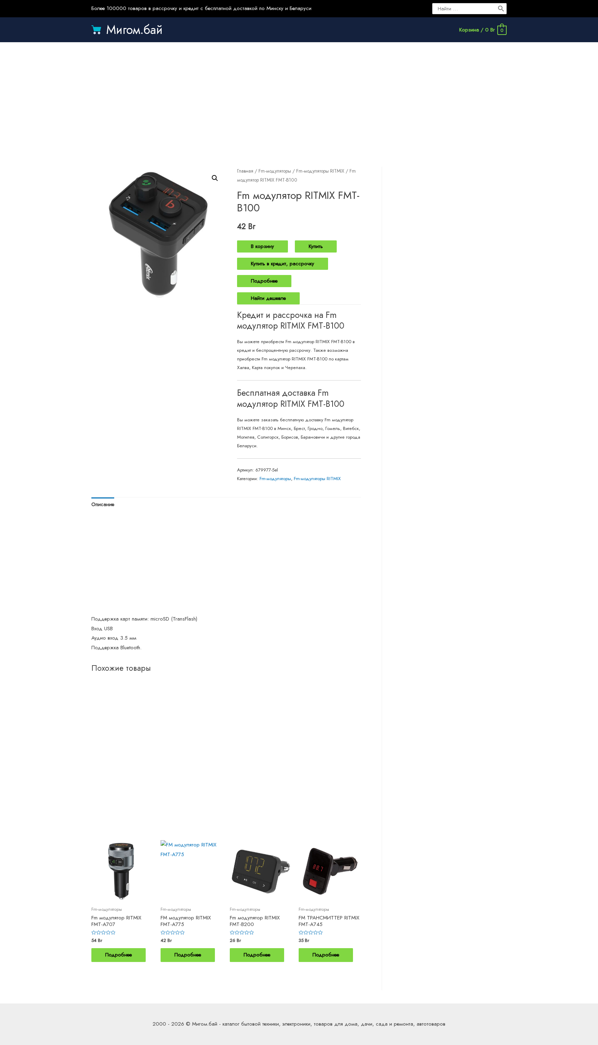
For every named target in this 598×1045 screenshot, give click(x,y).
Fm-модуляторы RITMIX (320, 170)
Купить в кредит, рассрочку (282, 263)
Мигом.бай (134, 29)
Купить (316, 246)
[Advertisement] (299, 97)
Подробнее (264, 281)
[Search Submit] (501, 8)
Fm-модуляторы (275, 170)
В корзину (262, 246)
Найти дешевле (268, 298)
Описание (102, 504)
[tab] (102, 504)
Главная (245, 170)
